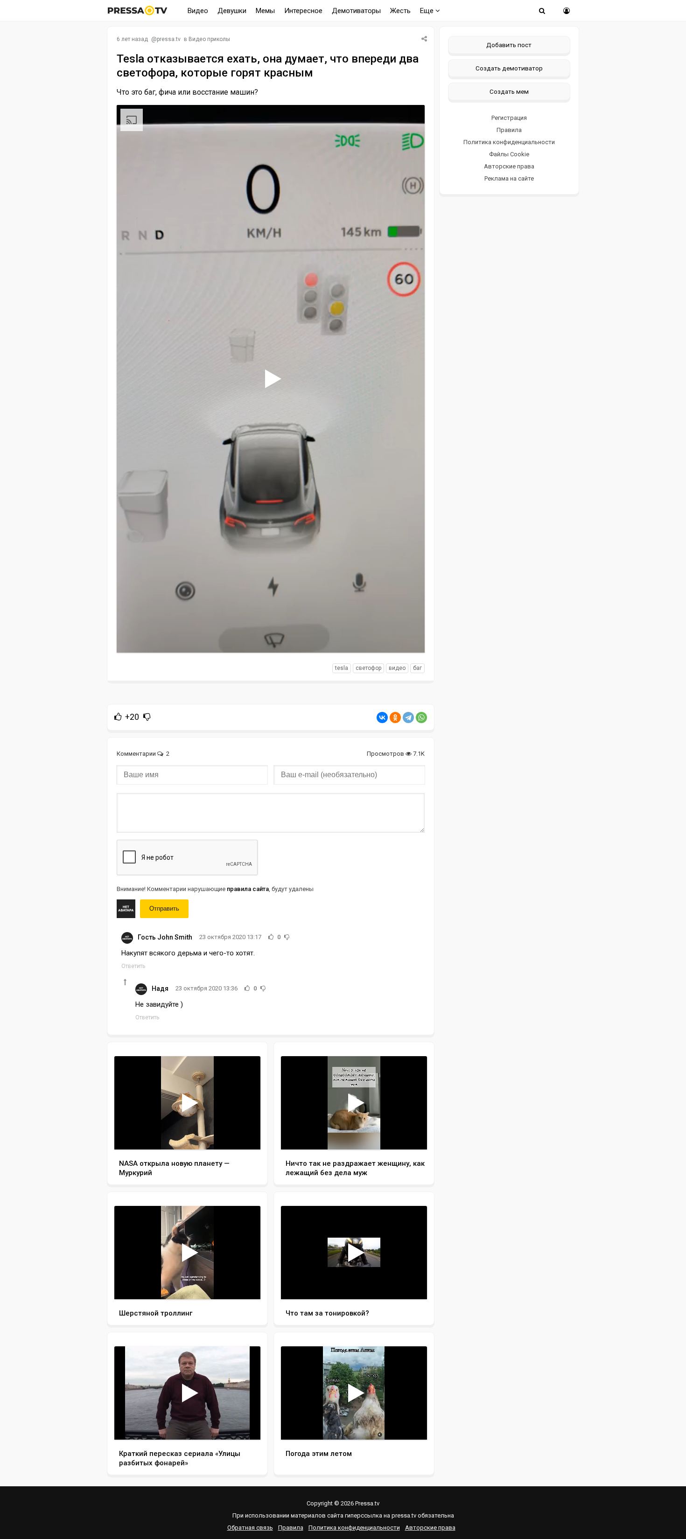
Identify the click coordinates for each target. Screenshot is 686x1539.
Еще (427, 11)
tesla (341, 668)
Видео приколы (209, 39)
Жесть (400, 11)
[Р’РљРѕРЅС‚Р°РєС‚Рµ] (382, 717)
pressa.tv (169, 39)
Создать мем (509, 91)
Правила (509, 129)
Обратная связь (250, 1527)
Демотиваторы (356, 11)
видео (397, 668)
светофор (368, 668)
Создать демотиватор (509, 68)
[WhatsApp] (421, 717)
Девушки (231, 11)
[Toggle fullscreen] (407, 637)
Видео (198, 11)
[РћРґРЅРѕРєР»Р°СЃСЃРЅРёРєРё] (395, 717)
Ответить (133, 966)
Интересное (303, 11)
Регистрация (509, 117)
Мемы (265, 11)
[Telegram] (408, 717)
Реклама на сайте (509, 178)
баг (417, 668)
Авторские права (509, 166)
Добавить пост (509, 45)
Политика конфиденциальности (509, 142)
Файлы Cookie (509, 154)
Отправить (164, 908)
